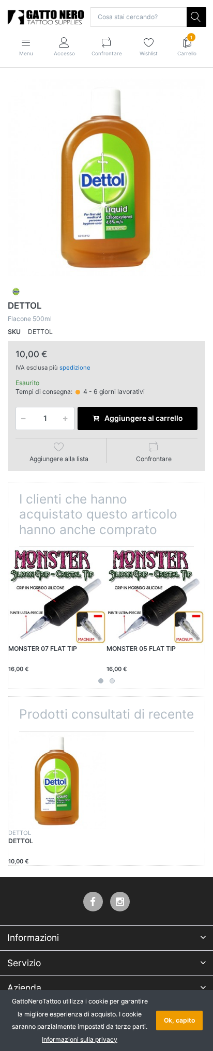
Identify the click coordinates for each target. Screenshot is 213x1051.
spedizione (74, 367)
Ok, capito (179, 1020)
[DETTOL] (106, 177)
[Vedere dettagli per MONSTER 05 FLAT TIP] (155, 596)
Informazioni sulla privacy (79, 1039)
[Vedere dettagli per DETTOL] (57, 780)
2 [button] (112, 680)
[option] (106, 177)
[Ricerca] (196, 17)
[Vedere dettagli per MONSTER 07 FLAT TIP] (57, 596)
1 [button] (100, 680)
